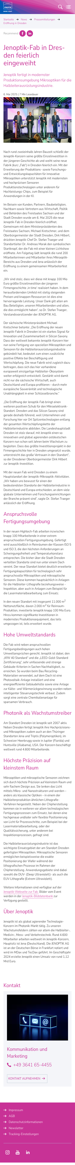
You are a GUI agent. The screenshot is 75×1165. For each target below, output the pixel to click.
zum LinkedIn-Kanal (28, 1152)
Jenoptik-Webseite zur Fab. (21, 892)
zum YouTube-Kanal (7, 1152)
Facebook (22, 33)
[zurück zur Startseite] (7, 7)
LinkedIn (30, 33)
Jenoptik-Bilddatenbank (37, 896)
